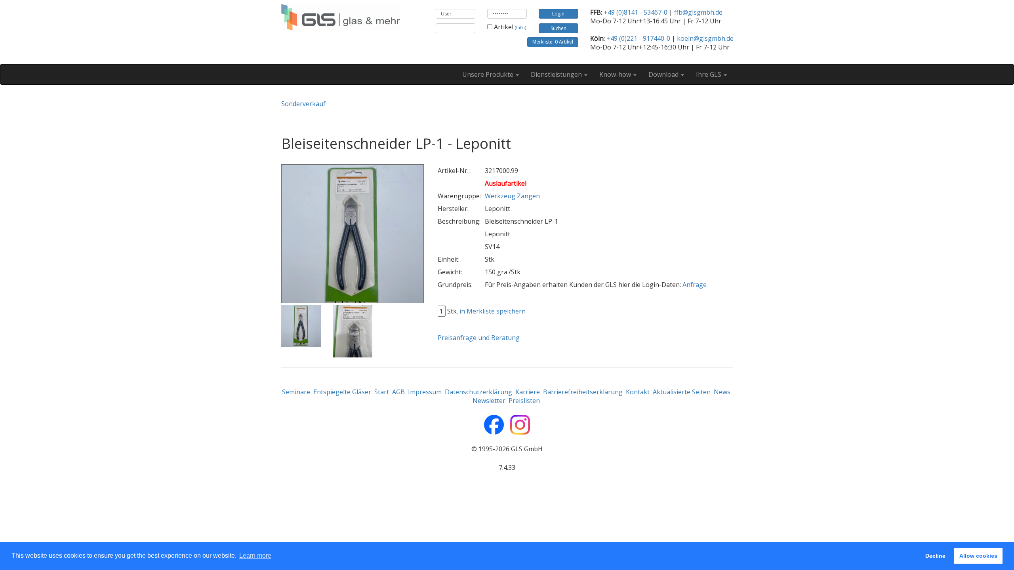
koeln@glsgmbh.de (705, 38)
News (722, 392)
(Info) (520, 27)
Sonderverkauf (303, 103)
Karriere (527, 392)
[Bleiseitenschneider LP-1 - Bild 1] (301, 326)
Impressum (425, 392)
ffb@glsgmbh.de (698, 12)
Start (381, 392)
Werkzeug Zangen (512, 196)
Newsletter (489, 400)
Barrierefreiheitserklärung (583, 392)
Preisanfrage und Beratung (479, 337)
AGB (398, 392)
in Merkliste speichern (492, 311)
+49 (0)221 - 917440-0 (638, 38)
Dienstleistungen (557, 74)
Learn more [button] (255, 555)
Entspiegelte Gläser (342, 392)
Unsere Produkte (488, 74)
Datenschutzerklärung (478, 392)
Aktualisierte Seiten (682, 392)
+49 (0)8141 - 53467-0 (635, 12)
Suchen (558, 28)
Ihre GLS (709, 74)
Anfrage (694, 284)
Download (664, 74)
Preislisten (524, 400)
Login (558, 13)
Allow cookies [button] (978, 556)
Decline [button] (935, 556)
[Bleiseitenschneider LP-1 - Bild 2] (352, 331)
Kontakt (638, 392)
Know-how (616, 74)
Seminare (296, 392)
